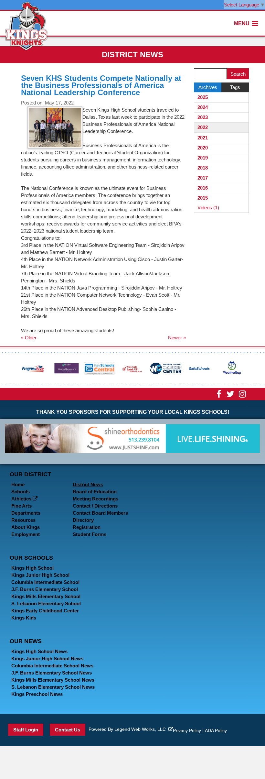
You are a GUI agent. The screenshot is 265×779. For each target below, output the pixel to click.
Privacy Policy (187, 730)
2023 (202, 117)
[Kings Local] (26, 25)
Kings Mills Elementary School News (52, 680)
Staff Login (25, 729)
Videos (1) (208, 207)
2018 (202, 167)
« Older (29, 337)
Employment (25, 534)
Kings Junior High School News (47, 658)
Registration (87, 527)
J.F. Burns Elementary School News (51, 672)
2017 (202, 178)
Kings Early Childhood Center (45, 610)
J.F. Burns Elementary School (44, 589)
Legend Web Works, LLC (141, 729)
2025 (202, 97)
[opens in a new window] (33, 367)
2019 (202, 157)
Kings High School (32, 568)
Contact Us (67, 729)
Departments (25, 513)
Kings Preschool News (37, 694)
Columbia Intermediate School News (52, 665)
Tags (235, 87)
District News (88, 484)
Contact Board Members (100, 513)
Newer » (177, 337)
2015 (202, 198)
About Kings (25, 527)
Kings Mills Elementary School (45, 596)
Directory (83, 520)
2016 (202, 188)
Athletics (22, 498)
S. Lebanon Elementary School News (53, 687)
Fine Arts (21, 506)
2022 (202, 127)
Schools (20, 491)
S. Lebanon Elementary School (46, 603)
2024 (202, 107)
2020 (202, 147)
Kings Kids (23, 617)
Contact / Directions (95, 506)
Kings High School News (39, 651)
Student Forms (89, 534)
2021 (202, 137)
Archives (207, 87)
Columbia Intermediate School (45, 582)
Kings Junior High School (40, 575)
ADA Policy (216, 730)
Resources (23, 520)
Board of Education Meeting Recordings (95, 495)
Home (18, 484)
